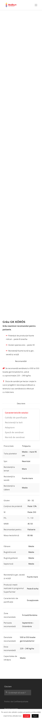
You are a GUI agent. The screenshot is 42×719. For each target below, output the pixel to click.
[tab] (21, 412)
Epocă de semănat (14, 432)
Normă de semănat (15, 437)
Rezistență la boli (14, 422)
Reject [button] (35, 716)
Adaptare (10, 427)
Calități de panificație (16, 417)
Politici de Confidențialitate (16, 701)
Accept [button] (26, 716)
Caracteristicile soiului (16, 412)
